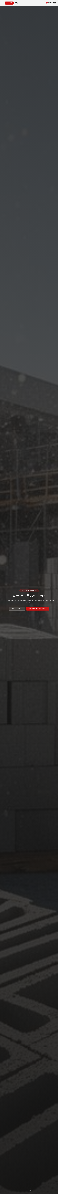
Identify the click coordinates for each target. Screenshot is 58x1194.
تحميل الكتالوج (16, 608)
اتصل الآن (8, 3)
